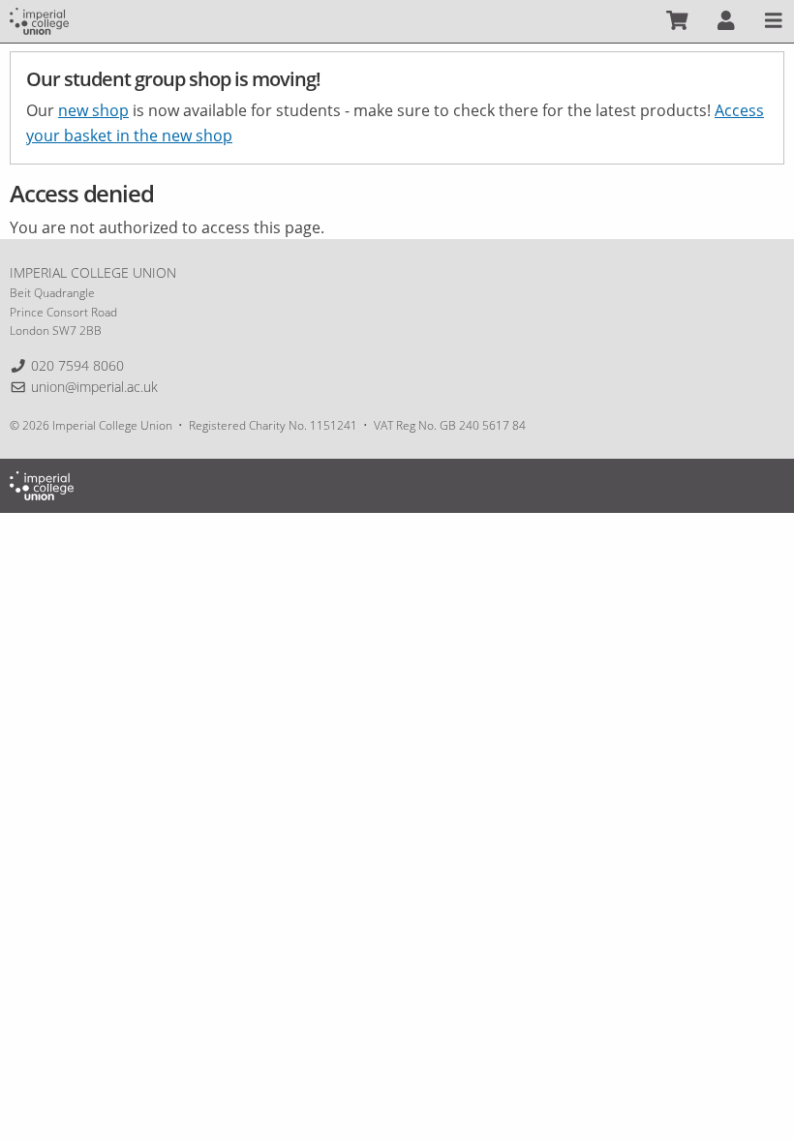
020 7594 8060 (77, 365)
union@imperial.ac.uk (94, 386)
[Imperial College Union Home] (39, 19)
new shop (93, 110)
